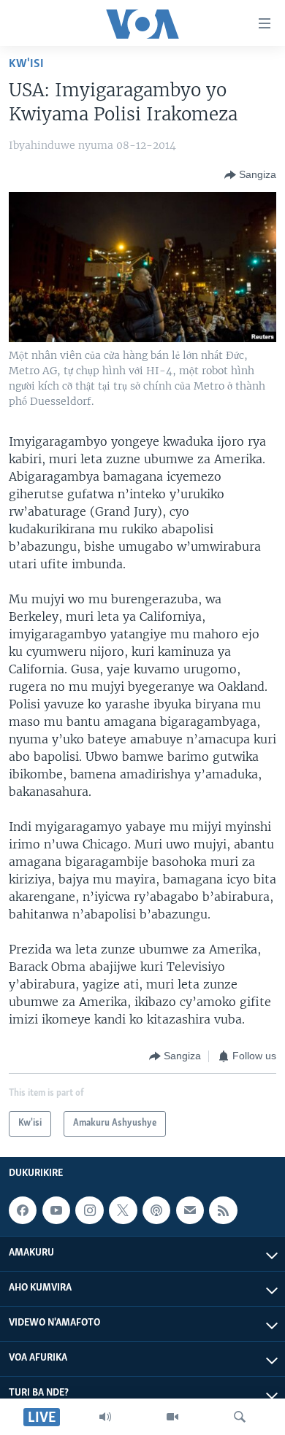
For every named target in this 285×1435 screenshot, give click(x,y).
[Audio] (105, 1417)
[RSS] (223, 1210)
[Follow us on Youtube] (56, 1210)
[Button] (250, 175)
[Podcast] (156, 1210)
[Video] (172, 1417)
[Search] (240, 1417)
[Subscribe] (190, 1210)
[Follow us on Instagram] (89, 1210)
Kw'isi (26, 64)
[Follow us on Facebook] (23, 1210)
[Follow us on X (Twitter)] (123, 1210)
